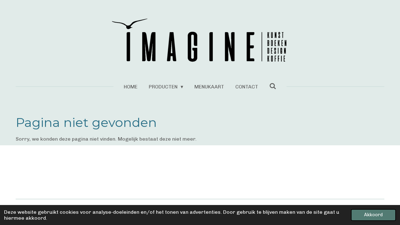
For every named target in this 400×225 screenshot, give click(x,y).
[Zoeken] (272, 86)
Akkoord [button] (373, 215)
